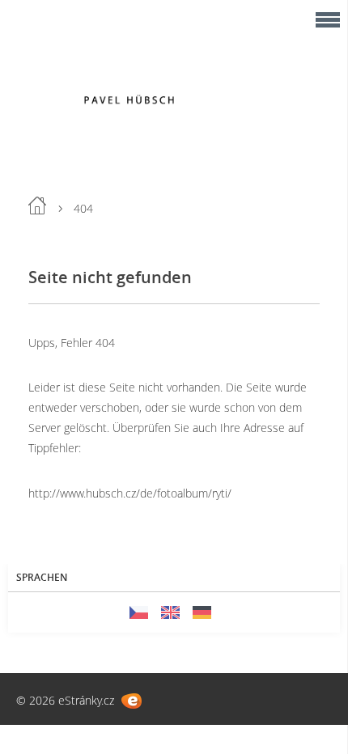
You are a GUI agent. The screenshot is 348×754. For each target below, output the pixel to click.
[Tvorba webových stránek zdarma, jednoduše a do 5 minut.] (131, 701)
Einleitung (37, 205)
